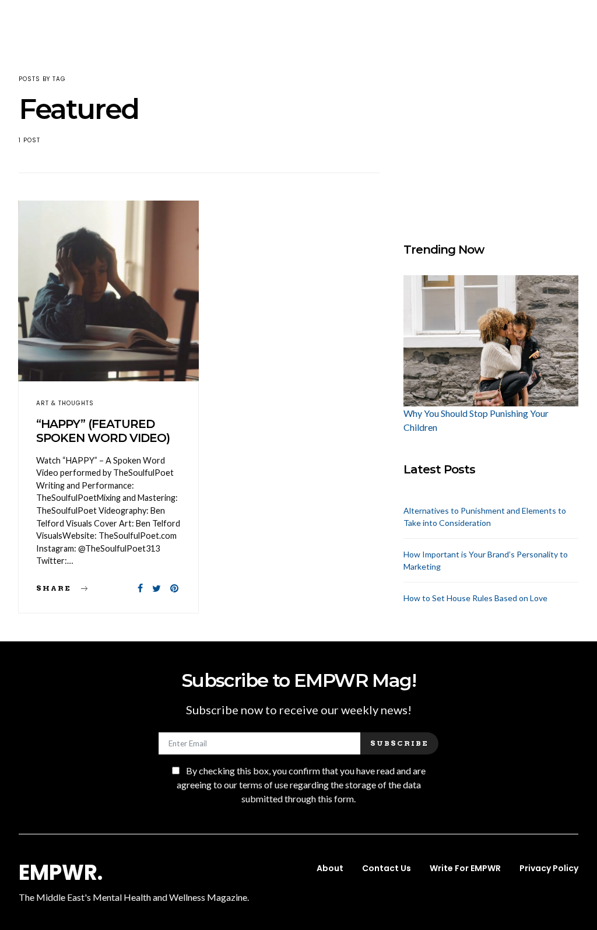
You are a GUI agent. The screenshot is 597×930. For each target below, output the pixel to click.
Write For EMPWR (465, 868)
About (330, 868)
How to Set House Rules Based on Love (475, 598)
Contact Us (386, 868)
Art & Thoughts (65, 403)
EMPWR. (61, 872)
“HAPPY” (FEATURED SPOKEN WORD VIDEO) (103, 431)
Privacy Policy (548, 868)
